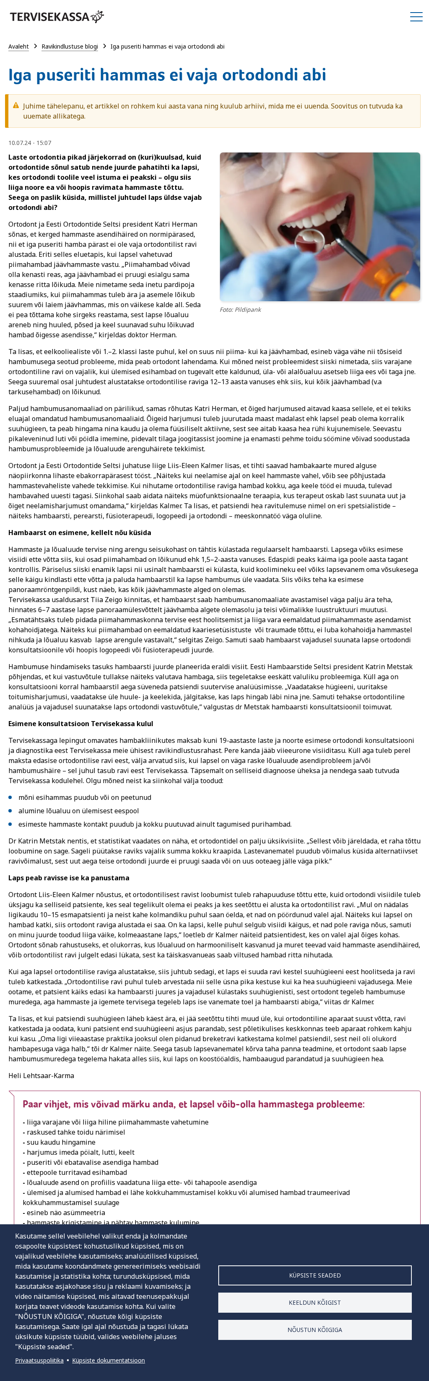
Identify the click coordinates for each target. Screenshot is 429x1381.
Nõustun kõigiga (314, 1330)
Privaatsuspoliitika (39, 1360)
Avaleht (18, 46)
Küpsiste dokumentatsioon (108, 1360)
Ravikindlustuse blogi (69, 46)
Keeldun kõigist (315, 1302)
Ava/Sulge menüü (416, 16)
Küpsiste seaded (315, 1275)
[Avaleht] (57, 16)
